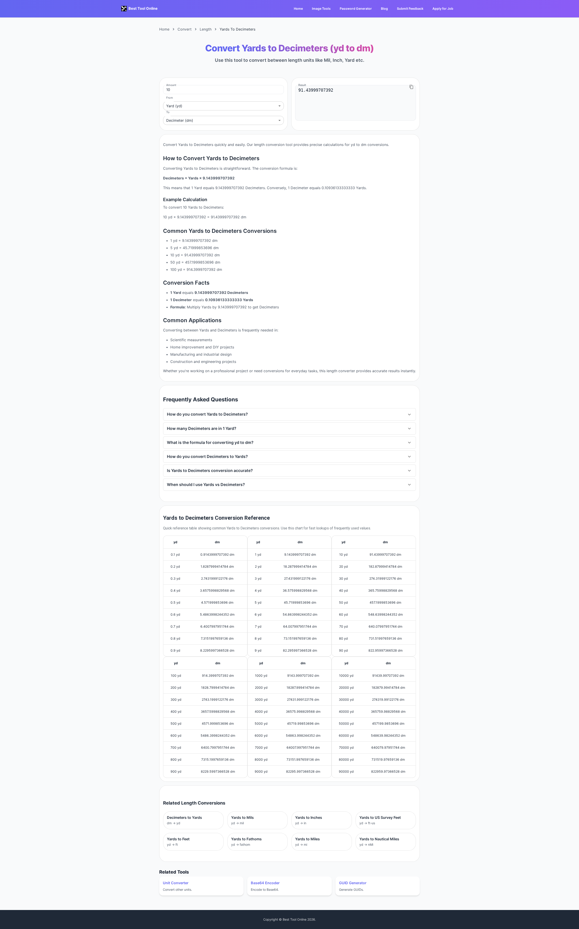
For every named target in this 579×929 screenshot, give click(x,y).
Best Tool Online (143, 8)
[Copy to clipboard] (411, 86)
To (167, 112)
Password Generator (356, 8)
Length (205, 29)
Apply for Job (442, 8)
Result (302, 85)
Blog (384, 8)
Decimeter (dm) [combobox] (179, 120)
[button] (289, 414)
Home (298, 8)
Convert (185, 29)
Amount (171, 85)
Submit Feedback (410, 8)
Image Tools (321, 8)
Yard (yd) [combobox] (174, 106)
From (169, 97)
